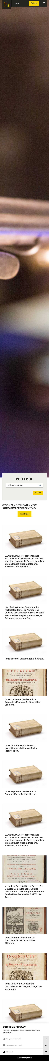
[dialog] (24, 1042)
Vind (39, 493)
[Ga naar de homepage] (6, 4)
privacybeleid (7, 1032)
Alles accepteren (24, 1058)
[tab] (46, 1039)
